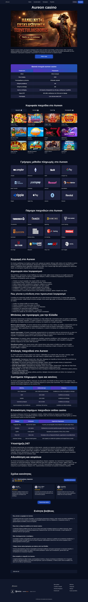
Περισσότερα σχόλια (44, 502)
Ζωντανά (35, 110)
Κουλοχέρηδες (68, 110)
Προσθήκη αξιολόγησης (70, 480)
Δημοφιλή (18, 110)
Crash (51, 110)
